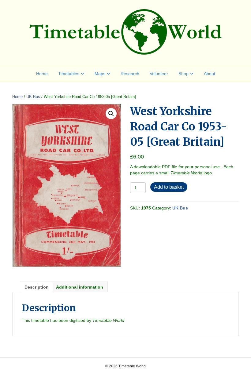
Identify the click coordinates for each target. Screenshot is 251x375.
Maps (100, 73)
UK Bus (33, 96)
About (209, 73)
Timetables (68, 73)
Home (42, 73)
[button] (111, 113)
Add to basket (169, 187)
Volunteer (159, 73)
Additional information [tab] (79, 287)
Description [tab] (36, 287)
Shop (183, 73)
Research (130, 73)
